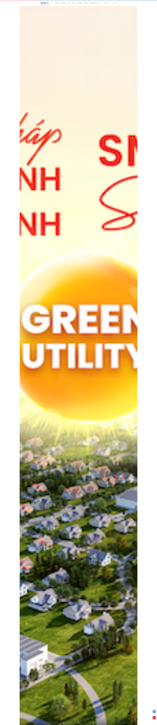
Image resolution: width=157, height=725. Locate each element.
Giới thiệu (57, 2)
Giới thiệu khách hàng (94, 2)
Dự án (69, 2)
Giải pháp (63, 2)
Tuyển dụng (79, 2)
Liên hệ (85, 2)
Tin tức (73, 2)
